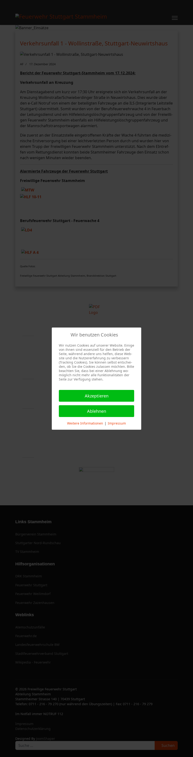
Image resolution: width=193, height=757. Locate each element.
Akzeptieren (97, 396)
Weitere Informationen (85, 423)
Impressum (117, 423)
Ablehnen (96, 411)
